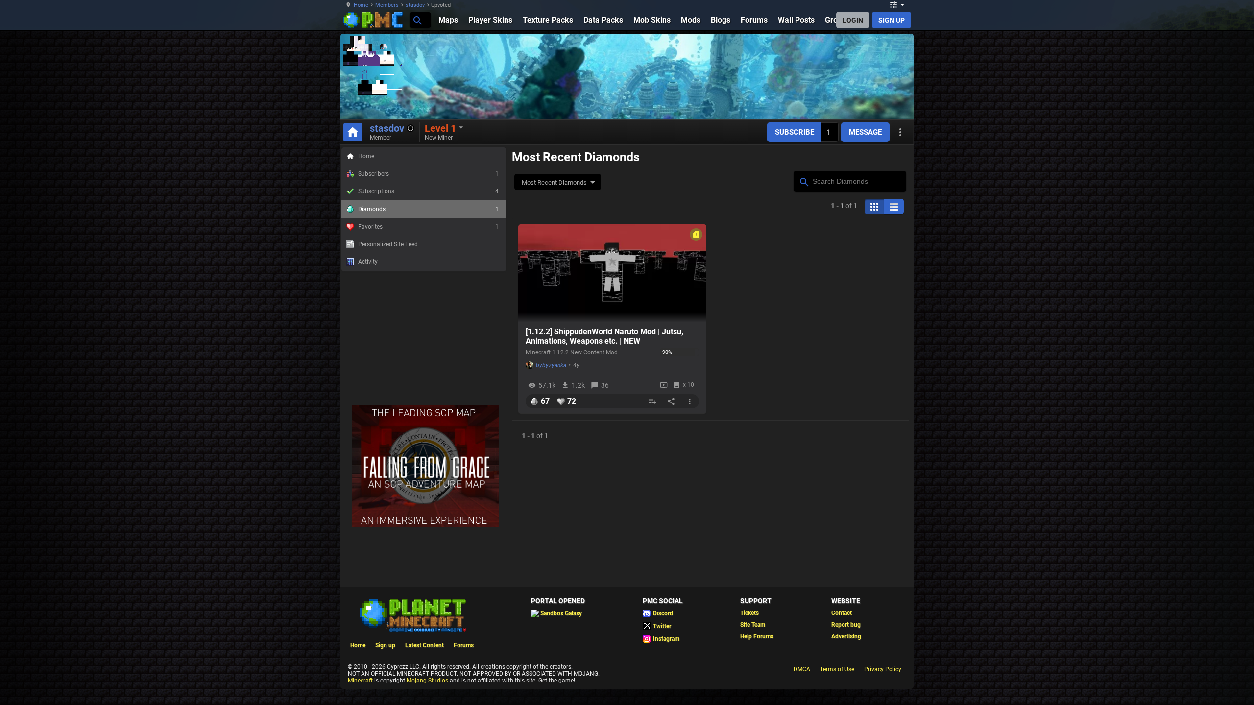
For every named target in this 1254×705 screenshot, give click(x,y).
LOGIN (853, 20)
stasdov (415, 5)
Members (387, 5)
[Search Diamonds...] (803, 181)
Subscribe (794, 132)
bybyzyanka (551, 365)
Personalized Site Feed (388, 244)
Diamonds (428, 209)
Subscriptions (428, 191)
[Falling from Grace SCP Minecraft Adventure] (425, 525)
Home (361, 5)
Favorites (428, 226)
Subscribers (428, 173)
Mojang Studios (427, 680)
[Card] (874, 206)
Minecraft (360, 680)
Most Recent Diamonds (554, 182)
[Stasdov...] (417, 19)
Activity (368, 261)
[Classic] (894, 206)
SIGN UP (891, 20)
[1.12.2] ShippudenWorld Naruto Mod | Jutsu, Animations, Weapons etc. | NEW (604, 336)
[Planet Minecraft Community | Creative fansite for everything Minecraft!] (412, 614)
